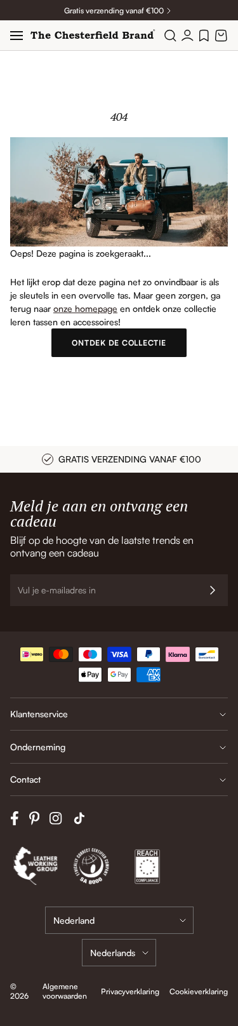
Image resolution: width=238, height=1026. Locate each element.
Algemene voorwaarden (65, 991)
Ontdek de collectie (119, 343)
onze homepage (85, 308)
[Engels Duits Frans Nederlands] (119, 952)
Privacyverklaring (130, 991)
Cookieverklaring (198, 991)
